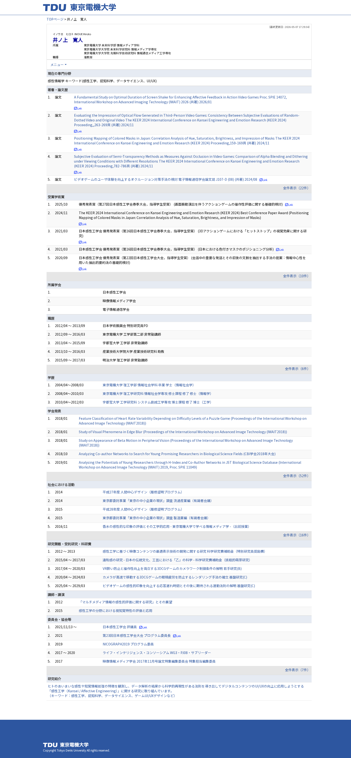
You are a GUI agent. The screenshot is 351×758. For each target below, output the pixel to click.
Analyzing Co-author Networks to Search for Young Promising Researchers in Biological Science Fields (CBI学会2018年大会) (177, 453)
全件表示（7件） (297, 669)
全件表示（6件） (297, 368)
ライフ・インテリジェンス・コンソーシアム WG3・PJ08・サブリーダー (157, 652)
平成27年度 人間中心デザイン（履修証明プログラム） (143, 492)
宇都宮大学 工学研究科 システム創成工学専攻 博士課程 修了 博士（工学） (158, 402)
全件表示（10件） (296, 275)
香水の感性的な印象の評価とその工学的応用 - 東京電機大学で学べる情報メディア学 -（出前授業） (177, 526)
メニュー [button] (57, 64)
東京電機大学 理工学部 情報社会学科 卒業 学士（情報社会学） (149, 384)
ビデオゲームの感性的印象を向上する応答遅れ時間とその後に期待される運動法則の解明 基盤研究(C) (179, 585)
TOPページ (55, 19)
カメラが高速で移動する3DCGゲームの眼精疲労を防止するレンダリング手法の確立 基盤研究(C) (175, 577)
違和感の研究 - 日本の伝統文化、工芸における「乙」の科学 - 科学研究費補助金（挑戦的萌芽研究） (177, 559)
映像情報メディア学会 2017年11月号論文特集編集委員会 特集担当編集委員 (159, 661)
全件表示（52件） (296, 475)
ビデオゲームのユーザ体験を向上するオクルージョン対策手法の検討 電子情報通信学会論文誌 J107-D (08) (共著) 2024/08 (165, 179)
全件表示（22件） (296, 187)
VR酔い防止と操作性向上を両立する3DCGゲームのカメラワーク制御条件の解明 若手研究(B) (172, 568)
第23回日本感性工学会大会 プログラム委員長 (137, 635)
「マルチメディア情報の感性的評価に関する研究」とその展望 (125, 602)
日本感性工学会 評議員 (120, 626)
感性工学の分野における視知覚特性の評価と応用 (115, 610)
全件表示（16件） (296, 535)
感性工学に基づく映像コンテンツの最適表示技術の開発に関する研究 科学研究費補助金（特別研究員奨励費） (185, 551)
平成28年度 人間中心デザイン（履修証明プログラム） (143, 509)
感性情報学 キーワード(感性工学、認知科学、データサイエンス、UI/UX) (102, 80)
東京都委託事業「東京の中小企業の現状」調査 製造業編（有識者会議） (156, 517)
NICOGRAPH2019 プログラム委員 (128, 644)
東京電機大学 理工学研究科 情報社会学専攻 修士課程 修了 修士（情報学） (158, 393)
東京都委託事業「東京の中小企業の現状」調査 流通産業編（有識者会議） (158, 500)
